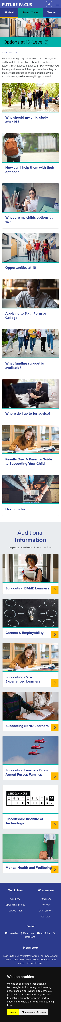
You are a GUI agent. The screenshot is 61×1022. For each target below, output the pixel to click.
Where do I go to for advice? (27, 413)
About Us (46, 898)
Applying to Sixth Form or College (25, 315)
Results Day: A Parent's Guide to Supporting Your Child (28, 461)
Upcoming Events (15, 904)
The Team (45, 904)
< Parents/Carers (11, 52)
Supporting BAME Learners (27, 588)
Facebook (28, 933)
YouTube (45, 933)
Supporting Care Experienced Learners (22, 679)
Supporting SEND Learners (27, 726)
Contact (45, 916)
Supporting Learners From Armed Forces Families (26, 772)
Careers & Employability (24, 633)
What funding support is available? (24, 365)
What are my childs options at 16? (29, 219)
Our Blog (15, 898)
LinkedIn (13, 933)
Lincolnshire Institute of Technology (24, 821)
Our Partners (46, 910)
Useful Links (15, 509)
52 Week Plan (15, 910)
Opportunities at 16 (20, 267)
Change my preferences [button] (34, 1012)
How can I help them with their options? (29, 169)
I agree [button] (12, 1012)
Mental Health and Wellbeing (28, 868)
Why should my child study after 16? (26, 119)
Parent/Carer (30, 12)
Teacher (51, 12)
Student (9, 12)
